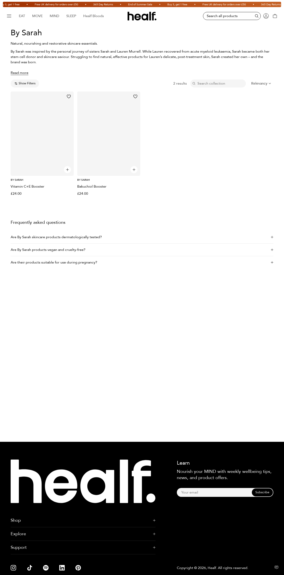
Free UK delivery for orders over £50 (50, 4)
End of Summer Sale (134, 4)
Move (37, 16)
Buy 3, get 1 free (171, 4)
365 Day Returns (96, 4)
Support (19, 547)
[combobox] (261, 83)
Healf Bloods (93, 16)
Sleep (71, 16)
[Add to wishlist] (69, 96)
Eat (22, 16)
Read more (19, 73)
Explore (18, 534)
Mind (54, 16)
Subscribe (262, 492)
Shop (16, 520)
